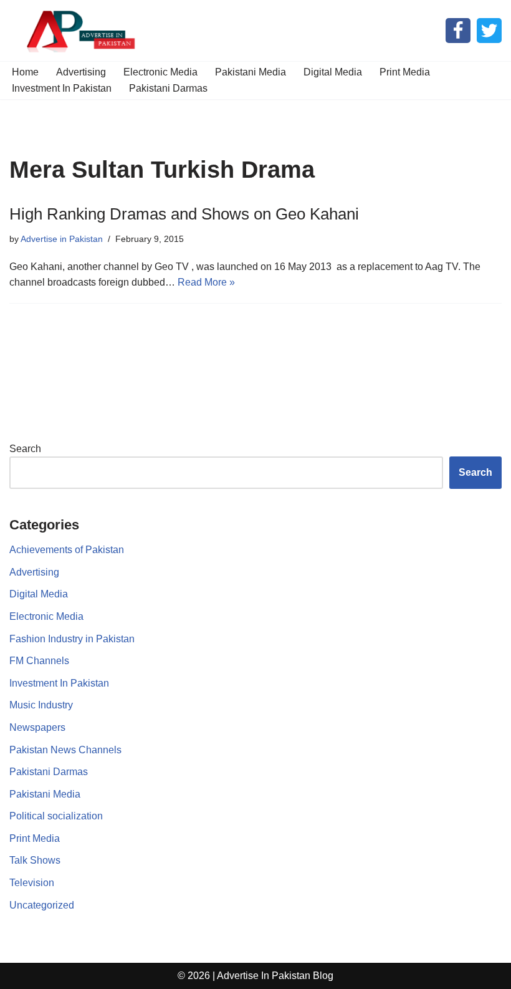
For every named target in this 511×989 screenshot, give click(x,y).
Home (25, 72)
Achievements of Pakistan (66, 549)
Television (31, 882)
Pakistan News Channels (65, 750)
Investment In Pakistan (62, 88)
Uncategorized (41, 905)
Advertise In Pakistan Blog (275, 975)
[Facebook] (458, 30)
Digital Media (332, 72)
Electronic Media (160, 72)
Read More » (206, 282)
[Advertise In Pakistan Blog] (77, 30)
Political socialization (56, 816)
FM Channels (39, 660)
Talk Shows (34, 860)
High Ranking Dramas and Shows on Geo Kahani (184, 214)
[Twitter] (489, 30)
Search (25, 448)
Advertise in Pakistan (62, 239)
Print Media (405, 72)
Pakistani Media (250, 72)
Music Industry (41, 705)
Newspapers (37, 727)
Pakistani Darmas (168, 88)
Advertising (81, 72)
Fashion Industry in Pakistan (72, 639)
